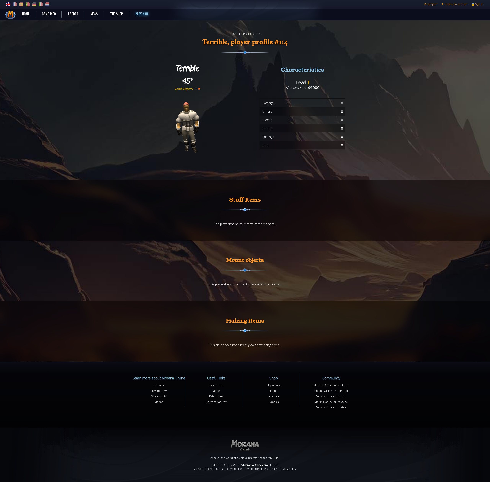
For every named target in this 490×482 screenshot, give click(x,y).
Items (273, 391)
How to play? (159, 391)
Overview (158, 385)
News (94, 14)
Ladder (73, 14)
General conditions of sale (261, 469)
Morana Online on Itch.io (331, 396)
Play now (141, 14)
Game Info (49, 14)
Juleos (274, 465)
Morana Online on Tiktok (331, 407)
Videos (159, 402)
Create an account (454, 4)
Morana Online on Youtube (331, 402)
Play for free (216, 385)
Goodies (273, 402)
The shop (116, 14)
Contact (199, 469)
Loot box (273, 396)
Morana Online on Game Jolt (331, 391)
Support (431, 4)
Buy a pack (273, 385)
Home (25, 14)
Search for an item (216, 402)
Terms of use (234, 469)
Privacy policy (288, 469)
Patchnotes (216, 396)
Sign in (477, 4)
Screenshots (159, 396)
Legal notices (215, 469)
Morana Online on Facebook (331, 385)
